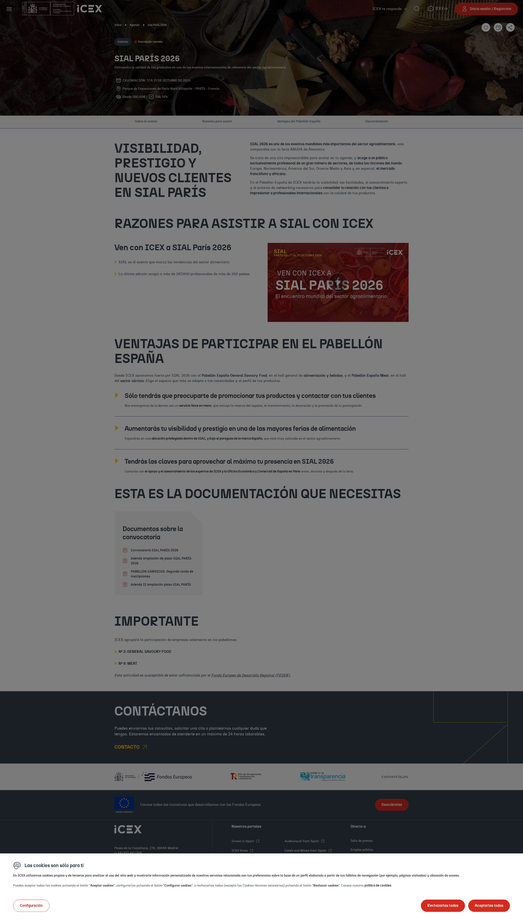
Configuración (31, 906)
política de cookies (377, 885)
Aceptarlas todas (489, 906)
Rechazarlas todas (442, 906)
